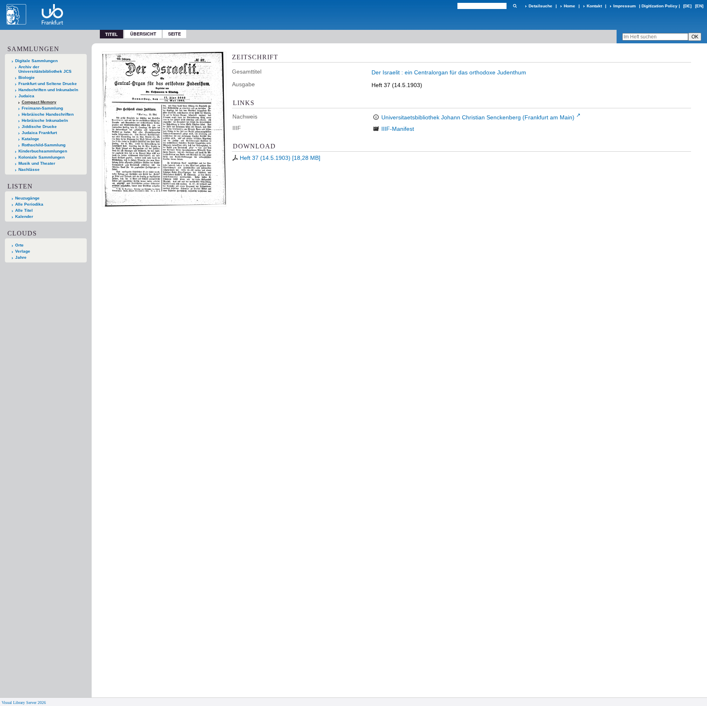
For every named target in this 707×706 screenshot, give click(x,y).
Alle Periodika (29, 204)
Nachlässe (29, 169)
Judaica (26, 96)
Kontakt (594, 6)
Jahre (21, 257)
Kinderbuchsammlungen (42, 151)
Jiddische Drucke (39, 126)
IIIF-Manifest (397, 129)
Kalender (24, 216)
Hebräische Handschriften (48, 114)
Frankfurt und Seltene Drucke (47, 83)
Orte (19, 245)
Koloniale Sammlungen (41, 157)
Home (569, 6)
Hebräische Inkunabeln (45, 120)
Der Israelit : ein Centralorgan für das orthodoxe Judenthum (449, 72)
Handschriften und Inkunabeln (48, 89)
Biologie (26, 77)
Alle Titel (24, 210)
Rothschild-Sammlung (43, 145)
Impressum (624, 6)
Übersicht (143, 34)
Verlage (22, 251)
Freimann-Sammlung (42, 108)
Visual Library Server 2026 (24, 702)
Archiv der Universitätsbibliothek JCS (45, 69)
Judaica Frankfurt (39, 132)
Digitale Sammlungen (36, 60)
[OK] (515, 5)
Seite (174, 34)
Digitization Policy (660, 6)
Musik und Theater (36, 163)
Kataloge (30, 139)
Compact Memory (39, 102)
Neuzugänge (27, 198)
